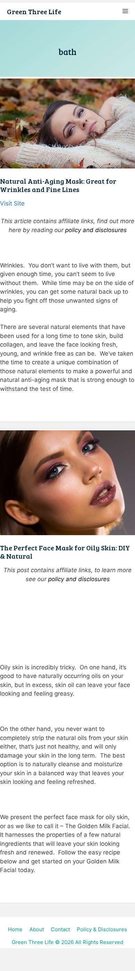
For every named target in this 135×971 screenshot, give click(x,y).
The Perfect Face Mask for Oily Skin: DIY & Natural (65, 552)
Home (15, 929)
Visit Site (12, 203)
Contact (60, 929)
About (36, 929)
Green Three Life (34, 11)
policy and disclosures (96, 230)
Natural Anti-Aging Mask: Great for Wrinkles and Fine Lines (58, 185)
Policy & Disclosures (102, 929)
